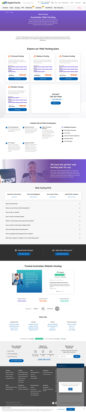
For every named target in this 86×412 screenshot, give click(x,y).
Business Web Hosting (23, 374)
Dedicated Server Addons (36, 391)
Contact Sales (72, 197)
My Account (77, 2)
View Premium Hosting (62, 254)
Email (7, 385)
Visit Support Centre (16, 360)
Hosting (20, 370)
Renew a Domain (9, 376)
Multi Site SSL (14, 330)
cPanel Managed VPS (52, 326)
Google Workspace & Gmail (11, 387)
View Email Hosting (24, 254)
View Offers (53, 197)
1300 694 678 (45, 3)
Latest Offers (71, 330)
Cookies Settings (61, 409)
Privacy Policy (25, 405)
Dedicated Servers (52, 324)
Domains (8, 370)
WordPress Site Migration (23, 389)
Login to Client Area (12, 356)
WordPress (21, 385)
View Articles (33, 197)
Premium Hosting (33, 330)
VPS (32, 370)
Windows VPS (52, 330)
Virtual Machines (34, 378)
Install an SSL (21, 382)
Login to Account (71, 324)
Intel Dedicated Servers (48, 372)
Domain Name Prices (14, 326)
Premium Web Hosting (22, 376)
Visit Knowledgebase (13, 354)
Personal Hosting (33, 324)
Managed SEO (46, 387)
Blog (60, 2)
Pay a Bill (71, 328)
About (56, 2)
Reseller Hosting (21, 378)
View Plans (17, 109)
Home (7, 12)
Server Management (35, 395)
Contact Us (56, 103)
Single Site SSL (14, 328)
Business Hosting (33, 326)
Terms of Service (9, 405)
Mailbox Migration (9, 389)
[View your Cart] (84, 2)
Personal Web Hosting (23, 372)
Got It (70, 409)
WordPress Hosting (33, 328)
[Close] (83, 409)
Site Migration (21, 380)
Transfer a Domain (9, 374)
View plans (17, 78)
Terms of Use (31, 405)
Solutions (45, 385)
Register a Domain (14, 324)
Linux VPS (52, 328)
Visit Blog (14, 197)
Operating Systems (35, 393)
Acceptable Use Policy (17, 405)
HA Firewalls (33, 389)
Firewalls (32, 387)
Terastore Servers (47, 374)
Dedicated (45, 370)
